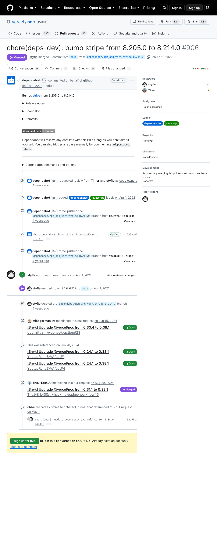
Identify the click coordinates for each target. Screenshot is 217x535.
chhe (31, 407)
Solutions (48, 8)
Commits (60, 68)
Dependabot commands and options (50, 164)
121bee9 (132, 234)
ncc (31, 21)
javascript (98, 197)
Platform (26, 8)
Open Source (100, 8)
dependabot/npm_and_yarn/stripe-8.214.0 (115, 56)
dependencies (79, 197)
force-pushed (68, 211)
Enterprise (127, 8)
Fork (172, 21)
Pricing (149, 8)
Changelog (32, 111)
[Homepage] (10, 7)
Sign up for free (25, 441)
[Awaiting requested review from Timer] (208, 90)
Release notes (35, 103)
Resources (73, 8)
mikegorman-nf (43, 320)
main (74, 56)
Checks (88, 68)
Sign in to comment (23, 446)
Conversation (28, 68)
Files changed (120, 68)
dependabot (31, 80)
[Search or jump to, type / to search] (164, 7)
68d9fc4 (132, 419)
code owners (128, 180)
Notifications (145, 21)
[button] (52, 85)
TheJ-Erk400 (41, 382)
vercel (18, 21)
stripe (36, 95)
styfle (33, 57)
